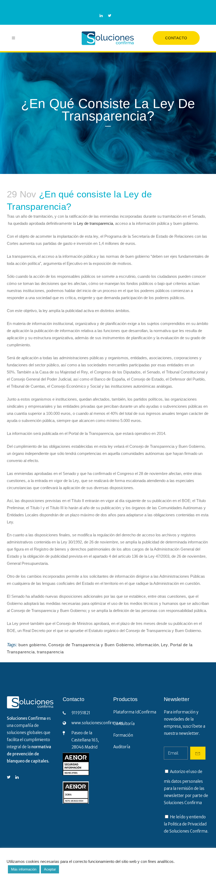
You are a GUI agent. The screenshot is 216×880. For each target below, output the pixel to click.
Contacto (176, 38)
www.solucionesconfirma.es (97, 722)
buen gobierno (32, 645)
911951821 (80, 712)
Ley (164, 645)
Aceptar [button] (50, 869)
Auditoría (121, 746)
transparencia (50, 652)
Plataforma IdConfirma (134, 711)
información (147, 645)
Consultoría (124, 723)
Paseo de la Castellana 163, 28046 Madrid (85, 740)
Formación (123, 735)
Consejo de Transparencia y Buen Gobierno (91, 645)
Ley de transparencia (95, 223)
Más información (23, 869)
